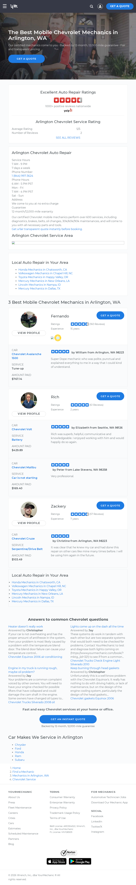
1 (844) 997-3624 (22, 175)
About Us (14, 797)
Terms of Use (58, 818)
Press (11, 802)
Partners (13, 838)
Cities (11, 818)
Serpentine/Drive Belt (27, 549)
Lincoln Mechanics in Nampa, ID (39, 284)
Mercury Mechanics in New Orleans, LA (43, 281)
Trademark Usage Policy (65, 812)
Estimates (14, 828)
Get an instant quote (68, 719)
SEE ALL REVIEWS (68, 137)
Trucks (88, 660)
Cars (11, 823)
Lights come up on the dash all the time (97, 626)
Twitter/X (96, 826)
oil (53, 702)
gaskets (89, 698)
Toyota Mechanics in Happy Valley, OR (43, 277)
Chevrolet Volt (22, 429)
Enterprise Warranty (62, 802)
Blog (11, 844)
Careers (13, 812)
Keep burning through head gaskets (94, 668)
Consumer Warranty (62, 797)
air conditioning (51, 656)
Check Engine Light (107, 660)
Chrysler (20, 744)
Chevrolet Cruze (23, 538)
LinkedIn (96, 821)
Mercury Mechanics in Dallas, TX (39, 288)
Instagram (97, 831)
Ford (18, 748)
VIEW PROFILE (29, 333)
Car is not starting (24, 477)
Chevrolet (14, 656)
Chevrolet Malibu (24, 467)
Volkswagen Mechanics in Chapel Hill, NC (45, 273)
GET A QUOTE (120, 6)
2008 (47, 702)
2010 (86, 664)
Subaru (20, 759)
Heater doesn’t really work (25, 626)
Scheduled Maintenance (23, 833)
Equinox (27, 656)
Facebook (97, 816)
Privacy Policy (58, 807)
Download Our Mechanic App (109, 802)
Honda (19, 752)
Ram (18, 756)
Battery (17, 439)
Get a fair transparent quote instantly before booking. (47, 229)
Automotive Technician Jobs (108, 797)
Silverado (76, 664)
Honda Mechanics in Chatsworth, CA (42, 269)
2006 (37, 656)
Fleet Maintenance (20, 807)
